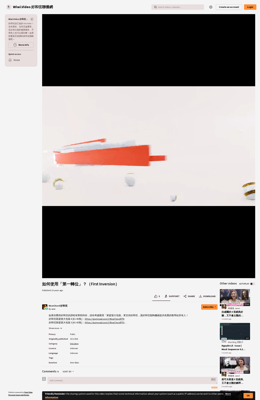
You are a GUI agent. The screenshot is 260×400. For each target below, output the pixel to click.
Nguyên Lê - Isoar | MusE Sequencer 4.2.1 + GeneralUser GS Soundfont (233, 347)
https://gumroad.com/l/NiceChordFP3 (104, 322)
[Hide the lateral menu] (32, 19)
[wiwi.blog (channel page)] (224, 340)
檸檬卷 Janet (234, 308)
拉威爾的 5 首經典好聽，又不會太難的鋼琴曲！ (232, 313)
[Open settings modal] (211, 7)
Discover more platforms (18, 395)
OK (248, 395)
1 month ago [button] (226, 319)
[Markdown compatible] (213, 379)
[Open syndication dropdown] (58, 372)
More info (23, 45)
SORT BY (67, 371)
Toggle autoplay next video (252, 283)
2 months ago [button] (227, 386)
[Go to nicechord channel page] (46, 308)
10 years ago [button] (57, 290)
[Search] (155, 7)
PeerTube (28, 392)
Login (250, 7)
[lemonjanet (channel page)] (224, 306)
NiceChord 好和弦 (58, 305)
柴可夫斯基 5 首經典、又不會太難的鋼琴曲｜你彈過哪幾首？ (233, 381)
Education (74, 343)
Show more (54, 328)
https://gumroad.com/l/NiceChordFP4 (104, 319)
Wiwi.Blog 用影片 (235, 342)
